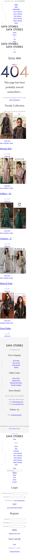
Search (14, 472)
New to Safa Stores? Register (14, 507)
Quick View (7, 141)
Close (14, 439)
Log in (14, 504)
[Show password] (25, 497)
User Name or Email (7, 493)
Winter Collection (10, 323)
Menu (14, 41)
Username (7, 519)
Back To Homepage (14, 100)
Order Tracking (16, 365)
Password (6, 497)
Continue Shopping (14, 551)
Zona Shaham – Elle (9, 328)
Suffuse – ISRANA (8, 193)
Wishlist (16, 367)
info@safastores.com (17, 401)
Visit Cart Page (16, 363)
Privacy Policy (16, 378)
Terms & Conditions (16, 385)
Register (14, 530)
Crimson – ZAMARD (10, 238)
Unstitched (12, 143)
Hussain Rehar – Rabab (10, 148)
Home (13, 64)
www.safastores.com (18, 404)
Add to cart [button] (7, 156)
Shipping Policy (16, 380)
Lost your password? (19, 500)
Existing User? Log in (14, 533)
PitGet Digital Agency (14, 428)
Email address (7, 522)
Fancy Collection (4, 143)
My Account (16, 360)
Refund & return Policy (16, 382)
